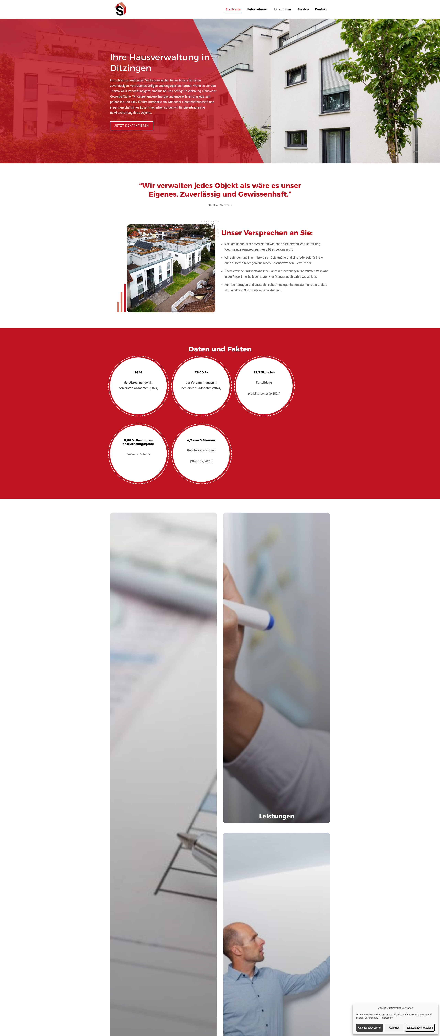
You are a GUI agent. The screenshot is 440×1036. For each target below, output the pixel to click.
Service (303, 9)
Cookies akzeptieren (369, 1027)
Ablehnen (394, 1027)
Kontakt (321, 9)
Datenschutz (371, 1017)
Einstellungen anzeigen (420, 1027)
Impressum (387, 1017)
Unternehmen (257, 9)
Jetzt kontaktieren (131, 125)
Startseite (233, 9)
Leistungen (282, 9)
